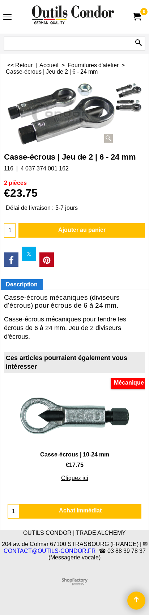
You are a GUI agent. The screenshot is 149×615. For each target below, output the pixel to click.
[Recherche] (138, 43)
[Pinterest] (46, 259)
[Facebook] (11, 259)
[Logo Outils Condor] (73, 16)
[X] (29, 254)
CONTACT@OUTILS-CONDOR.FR (50, 551)
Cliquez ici (74, 478)
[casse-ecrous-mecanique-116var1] (128, 106)
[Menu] (7, 17)
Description (22, 284)
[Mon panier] (136, 16)
